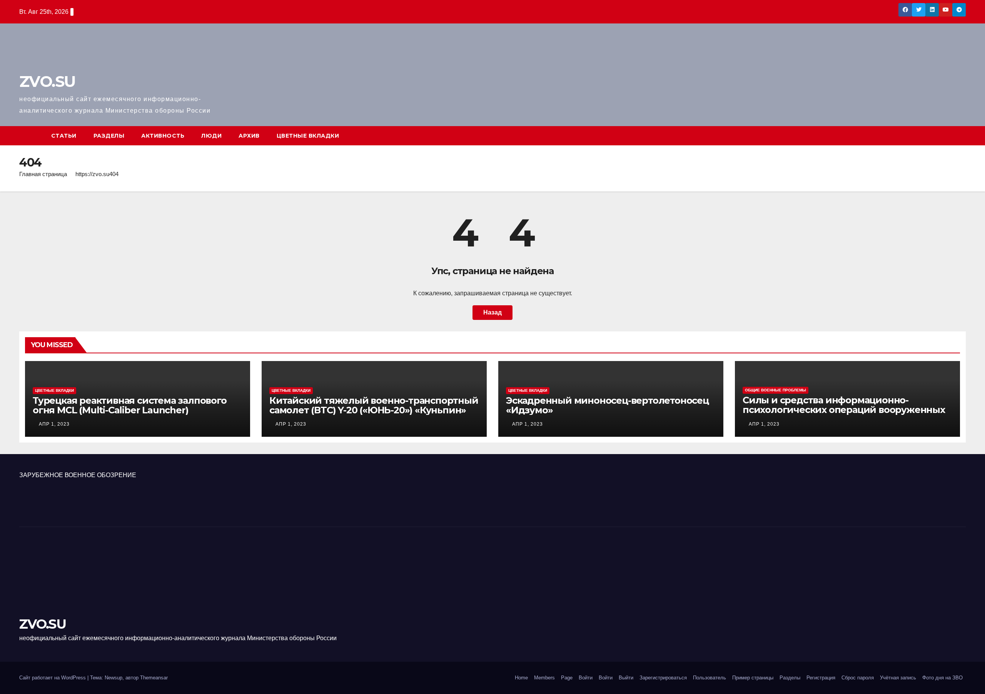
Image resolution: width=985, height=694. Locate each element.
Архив (249, 135)
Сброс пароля (857, 678)
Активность (162, 135)
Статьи (64, 135)
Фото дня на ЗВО (942, 678)
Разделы (109, 135)
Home (521, 678)
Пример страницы (752, 678)
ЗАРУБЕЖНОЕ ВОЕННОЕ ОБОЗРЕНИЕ (77, 475)
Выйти (626, 678)
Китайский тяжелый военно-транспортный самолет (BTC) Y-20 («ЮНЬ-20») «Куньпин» (373, 405)
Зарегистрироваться (663, 678)
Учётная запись (898, 678)
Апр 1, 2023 (54, 424)
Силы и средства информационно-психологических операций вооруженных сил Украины (844, 409)
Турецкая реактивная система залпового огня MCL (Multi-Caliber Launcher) (130, 405)
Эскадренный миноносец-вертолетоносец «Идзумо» (607, 405)
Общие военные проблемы (775, 390)
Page (567, 678)
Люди (211, 135)
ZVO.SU (47, 81)
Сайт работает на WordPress (53, 678)
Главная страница (43, 174)
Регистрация (820, 678)
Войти (586, 678)
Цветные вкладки (308, 135)
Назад (492, 312)
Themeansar (154, 678)
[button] (960, 135)
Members (544, 678)
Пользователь (709, 678)
